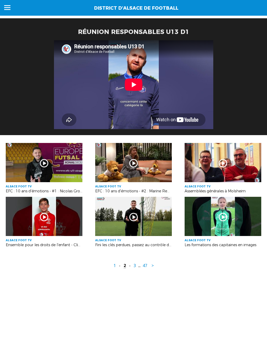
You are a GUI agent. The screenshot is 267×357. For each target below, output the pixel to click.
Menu (7, 7)
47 (145, 265)
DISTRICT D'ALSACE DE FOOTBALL (136, 8)
